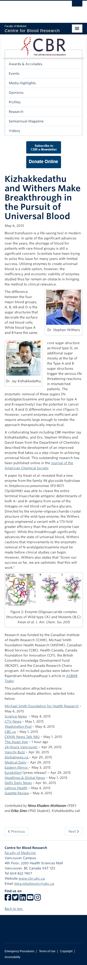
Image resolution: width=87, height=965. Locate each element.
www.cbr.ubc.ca (32, 878)
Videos (14, 131)
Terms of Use (47, 951)
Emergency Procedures (19, 951)
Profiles (15, 102)
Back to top (14, 909)
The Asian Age (16, 742)
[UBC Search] (77, 6)
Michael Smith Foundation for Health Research (42, 706)
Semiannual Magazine (26, 121)
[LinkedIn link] (22, 899)
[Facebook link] (8, 899)
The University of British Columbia (32, 9)
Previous (17, 831)
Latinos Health (16, 788)
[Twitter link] (15, 899)
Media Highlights (22, 83)
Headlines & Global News (25, 778)
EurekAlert (13, 772)
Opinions (16, 92)
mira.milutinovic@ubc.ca (34, 883)
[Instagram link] (37, 899)
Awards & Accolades (25, 64)
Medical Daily (15, 762)
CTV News (13, 721)
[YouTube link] (30, 899)
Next (72, 831)
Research (16, 112)
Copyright (66, 951)
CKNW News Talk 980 (22, 737)
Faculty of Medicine (20, 853)
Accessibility (12, 957)
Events (14, 73)
